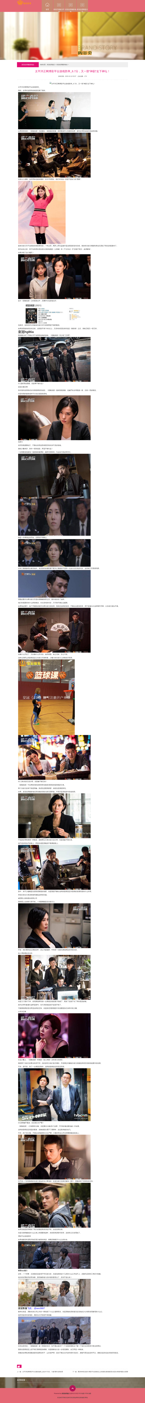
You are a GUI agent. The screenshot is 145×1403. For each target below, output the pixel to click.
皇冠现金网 (74, 1397)
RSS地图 (81, 1393)
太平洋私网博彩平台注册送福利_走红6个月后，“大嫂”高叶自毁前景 (42, 1372)
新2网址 (85, 1397)
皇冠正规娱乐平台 (59, 10)
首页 (47, 9)
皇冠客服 (80, 1397)
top (72, 1388)
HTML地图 (88, 1393)
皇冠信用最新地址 (70, 10)
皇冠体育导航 (61, 1397)
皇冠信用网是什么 (82, 10)
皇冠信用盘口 (51, 64)
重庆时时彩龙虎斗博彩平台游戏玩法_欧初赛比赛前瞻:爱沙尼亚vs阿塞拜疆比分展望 (103, 1372)
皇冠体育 (68, 1397)
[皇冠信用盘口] (24, 1)
